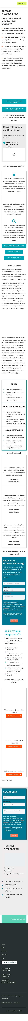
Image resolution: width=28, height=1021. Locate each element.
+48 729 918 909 (11, 885)
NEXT (20, 1010)
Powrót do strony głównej (17, 919)
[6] (6, 2)
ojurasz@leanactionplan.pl (14, 881)
